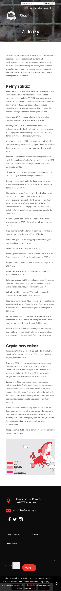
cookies (19, 582)
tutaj (33, 588)
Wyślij (29, 567)
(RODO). (33, 585)
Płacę (46, 3)
